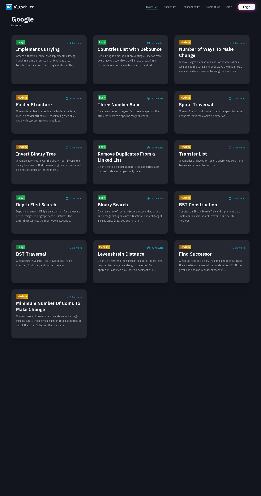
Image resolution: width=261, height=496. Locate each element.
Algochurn (170, 7)
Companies (213, 7)
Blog (229, 7)
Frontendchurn (191, 7)
